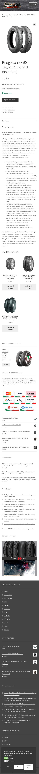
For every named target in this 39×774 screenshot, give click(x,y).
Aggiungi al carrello (10, 100)
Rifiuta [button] (9, 766)
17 (5, 112)
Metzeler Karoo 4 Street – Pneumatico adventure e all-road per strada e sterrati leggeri (19, 510)
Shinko (6, 630)
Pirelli (6, 626)
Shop (10, 15)
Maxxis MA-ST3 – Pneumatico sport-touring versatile (19, 529)
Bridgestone (9, 112)
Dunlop (6, 605)
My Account (8, 744)
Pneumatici (16, 15)
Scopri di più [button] (8, 755)
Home (5, 15)
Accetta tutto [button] (28, 767)
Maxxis (6, 612)
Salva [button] (19, 766)
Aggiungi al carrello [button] (10, 287)
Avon (6, 591)
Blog (5, 741)
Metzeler (7, 616)
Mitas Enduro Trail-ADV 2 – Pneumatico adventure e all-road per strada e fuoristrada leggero (19, 500)
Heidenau (7, 609)
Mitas (6, 623)
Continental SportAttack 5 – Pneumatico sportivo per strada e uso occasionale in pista (19, 505)
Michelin (7, 619)
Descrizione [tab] (5, 121)
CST (5, 602)
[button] (34, 24)
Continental (8, 598)
